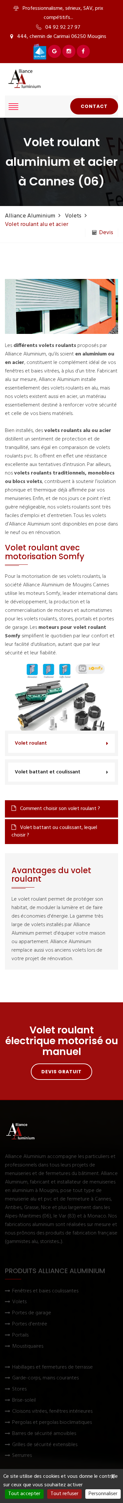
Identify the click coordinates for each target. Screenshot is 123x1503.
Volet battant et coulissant (47, 772)
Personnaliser (103, 1494)
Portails (20, 1335)
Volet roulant (31, 743)
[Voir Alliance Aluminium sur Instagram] (68, 51)
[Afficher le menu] (13, 106)
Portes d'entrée (29, 1324)
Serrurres (22, 1456)
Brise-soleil (24, 1400)
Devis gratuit (61, 1071)
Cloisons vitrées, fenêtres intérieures (52, 1411)
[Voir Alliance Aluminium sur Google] (54, 51)
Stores (19, 1389)
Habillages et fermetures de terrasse (52, 1367)
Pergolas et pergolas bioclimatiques (52, 1422)
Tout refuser (64, 1494)
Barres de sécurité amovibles (44, 1434)
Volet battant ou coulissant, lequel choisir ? (54, 831)
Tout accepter (24, 1494)
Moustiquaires (27, 1346)
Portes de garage (31, 1313)
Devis (106, 233)
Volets (73, 216)
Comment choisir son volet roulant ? (59, 808)
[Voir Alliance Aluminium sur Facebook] (83, 51)
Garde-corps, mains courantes (45, 1378)
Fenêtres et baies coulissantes (45, 1291)
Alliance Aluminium (30, 216)
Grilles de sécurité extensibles (44, 1445)
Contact (94, 106)
